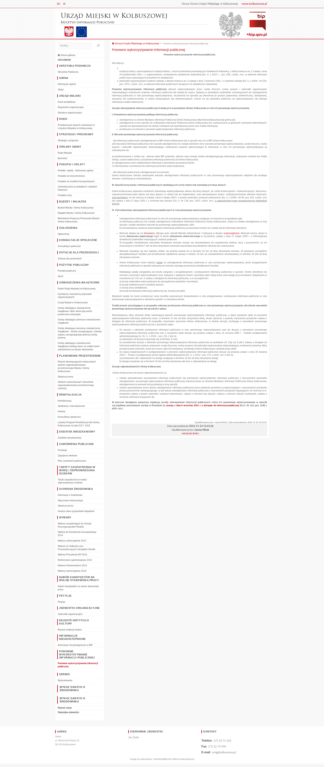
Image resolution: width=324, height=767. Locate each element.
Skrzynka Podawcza (68, 72)
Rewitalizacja (64, 400)
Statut (61, 89)
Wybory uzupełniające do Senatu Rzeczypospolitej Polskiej (75, 525)
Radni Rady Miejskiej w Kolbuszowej (76, 288)
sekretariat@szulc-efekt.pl (166, 759)
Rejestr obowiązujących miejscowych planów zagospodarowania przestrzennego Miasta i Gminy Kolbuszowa (77, 366)
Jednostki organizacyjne (70, 614)
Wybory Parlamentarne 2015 (72, 565)
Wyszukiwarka (65, 680)
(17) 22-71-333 (222, 741)
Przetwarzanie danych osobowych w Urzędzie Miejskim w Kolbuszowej (76, 127)
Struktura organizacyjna (70, 112)
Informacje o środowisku (70, 495)
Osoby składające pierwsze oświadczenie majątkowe (79, 321)
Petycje (61, 602)
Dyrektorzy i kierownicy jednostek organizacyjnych (75, 296)
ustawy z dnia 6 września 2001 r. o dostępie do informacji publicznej (202, 405)
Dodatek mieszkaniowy (69, 437)
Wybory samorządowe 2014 (72, 540)
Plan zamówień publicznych (72, 461)
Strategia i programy (68, 140)
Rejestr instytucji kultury (70, 629)
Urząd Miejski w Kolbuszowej (73, 302)
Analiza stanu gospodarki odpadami (76, 511)
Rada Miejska (65, 153)
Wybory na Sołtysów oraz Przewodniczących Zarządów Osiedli (76, 548)
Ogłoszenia (63, 234)
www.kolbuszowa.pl (254, 3)
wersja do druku (190, 433)
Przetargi (62, 450)
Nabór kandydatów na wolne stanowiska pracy (78, 588)
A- (64, 3)
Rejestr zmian (65, 708)
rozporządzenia (231, 233)
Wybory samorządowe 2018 (72, 571)
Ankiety (61, 411)
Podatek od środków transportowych (76, 181)
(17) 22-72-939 (217, 746)
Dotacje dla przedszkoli (70, 258)
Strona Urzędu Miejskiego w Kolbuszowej (136, 43)
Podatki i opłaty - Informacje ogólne (76, 170)
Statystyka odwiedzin (68, 712)
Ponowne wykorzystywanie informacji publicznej (78, 665)
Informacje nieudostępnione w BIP (75, 645)
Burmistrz (62, 158)
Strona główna (67, 55)
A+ (59, 3)
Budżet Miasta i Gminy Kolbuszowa (76, 207)
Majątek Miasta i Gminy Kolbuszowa (76, 213)
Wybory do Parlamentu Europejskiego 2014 (77, 534)
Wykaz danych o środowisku (72, 688)
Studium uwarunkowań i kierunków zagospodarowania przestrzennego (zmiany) (76, 385)
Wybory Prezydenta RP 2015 (72, 554)
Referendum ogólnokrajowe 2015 (75, 560)
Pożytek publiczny (67, 271)
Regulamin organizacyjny (71, 107)
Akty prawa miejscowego (70, 500)
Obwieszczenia (65, 376)
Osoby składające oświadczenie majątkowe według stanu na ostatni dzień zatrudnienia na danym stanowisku (79, 346)
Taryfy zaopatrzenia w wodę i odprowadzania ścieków (72, 481)
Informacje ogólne (67, 84)
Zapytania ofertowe (67, 455)
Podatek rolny (65, 195)
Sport (60, 276)
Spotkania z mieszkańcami (71, 406)
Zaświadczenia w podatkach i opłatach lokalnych (77, 188)
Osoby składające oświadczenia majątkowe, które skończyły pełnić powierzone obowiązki (75, 311)
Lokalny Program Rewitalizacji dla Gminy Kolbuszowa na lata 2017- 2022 (79, 424)
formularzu (148, 233)
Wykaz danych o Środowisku (72, 700)
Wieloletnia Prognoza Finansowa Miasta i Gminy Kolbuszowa (79, 220)
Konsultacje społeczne (69, 246)
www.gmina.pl (187, 759)
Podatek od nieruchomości (71, 176)
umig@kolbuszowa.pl (224, 752)
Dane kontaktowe (67, 102)
